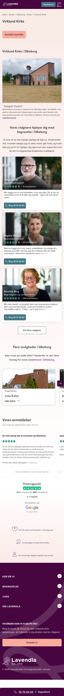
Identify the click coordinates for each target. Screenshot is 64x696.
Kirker (29, 14)
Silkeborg (21, 14)
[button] (28, 449)
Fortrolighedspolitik (32, 669)
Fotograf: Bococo (11, 391)
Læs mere (10, 401)
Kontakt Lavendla (14, 34)
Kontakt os (48, 4)
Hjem (4, 14)
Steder (12, 14)
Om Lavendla (11, 606)
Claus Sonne (11, 179)
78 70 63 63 (25, 692)
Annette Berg (11, 291)
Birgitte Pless (11, 235)
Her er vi (8, 576)
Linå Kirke (12, 396)
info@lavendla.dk (9, 118)
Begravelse (10, 586)
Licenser (46, 669)
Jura (5, 596)
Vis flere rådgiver (32, 330)
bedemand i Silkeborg (41, 360)
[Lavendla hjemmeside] (11, 4)
